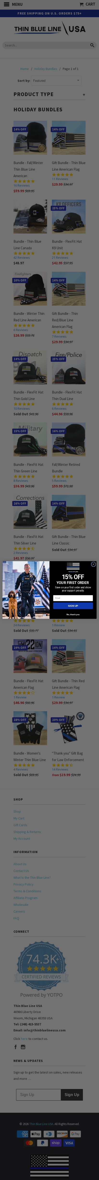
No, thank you (73, 614)
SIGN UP (73, 605)
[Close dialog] (93, 564)
